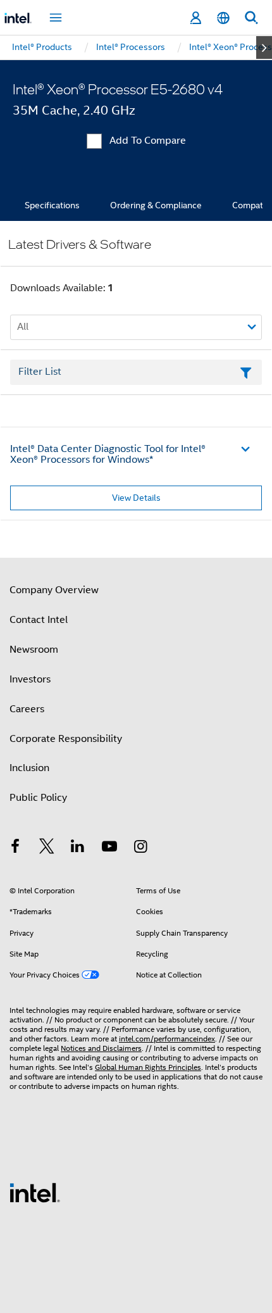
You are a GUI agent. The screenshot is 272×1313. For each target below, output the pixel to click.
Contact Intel (38, 619)
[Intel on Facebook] (15, 848)
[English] (223, 18)
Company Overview (54, 590)
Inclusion (29, 768)
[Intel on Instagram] (140, 848)
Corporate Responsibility (65, 738)
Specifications (52, 205)
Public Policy (38, 797)
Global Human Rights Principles (148, 1067)
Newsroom (33, 649)
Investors (30, 679)
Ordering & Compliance (156, 205)
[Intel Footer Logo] (34, 1192)
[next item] (264, 47)
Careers (26, 709)
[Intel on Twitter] (47, 848)
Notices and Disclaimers (101, 1048)
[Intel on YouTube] (109, 848)
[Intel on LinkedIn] (78, 848)
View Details (136, 497)
